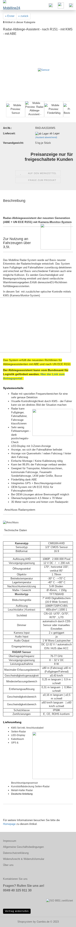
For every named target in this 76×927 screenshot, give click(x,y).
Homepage (9, 823)
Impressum (9, 840)
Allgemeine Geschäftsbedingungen (23, 846)
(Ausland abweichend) (46, 137)
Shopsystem (24, 921)
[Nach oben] (65, 921)
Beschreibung (14, 201)
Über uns (8, 864)
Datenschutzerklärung (16, 852)
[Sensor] (43, 69)
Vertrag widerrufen (17, 911)
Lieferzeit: (9, 133)
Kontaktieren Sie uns (15, 878)
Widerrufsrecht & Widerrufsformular (23, 858)
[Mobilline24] (10, 5)
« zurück (23, 15)
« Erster (9, 15)
